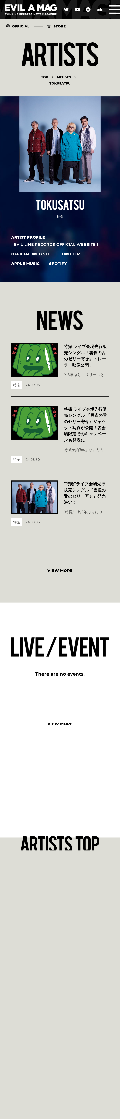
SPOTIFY (58, 263)
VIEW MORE (60, 570)
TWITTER (70, 254)
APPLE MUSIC (25, 263)
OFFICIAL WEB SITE (31, 254)
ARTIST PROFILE (54, 241)
